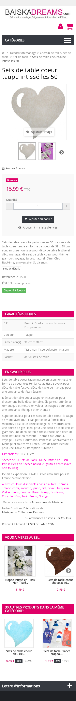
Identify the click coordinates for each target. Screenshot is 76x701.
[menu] (60, 26)
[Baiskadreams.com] (38, 13)
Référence (8, 277)
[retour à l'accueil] (3, 53)
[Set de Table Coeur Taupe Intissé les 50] (47, 151)
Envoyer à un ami (16, 168)
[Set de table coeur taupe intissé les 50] (27, 151)
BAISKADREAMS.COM (40, 524)
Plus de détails (11, 268)
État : (5, 283)
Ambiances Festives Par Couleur (50, 518)
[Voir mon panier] (69, 26)
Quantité (11, 200)
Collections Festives (31, 512)
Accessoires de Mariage (47, 502)
